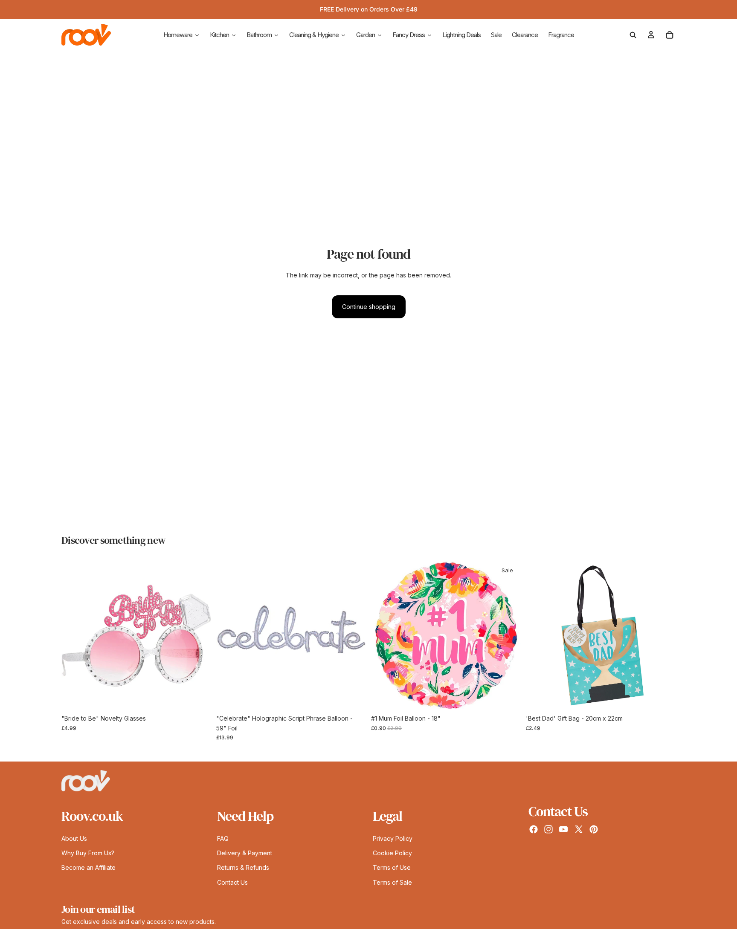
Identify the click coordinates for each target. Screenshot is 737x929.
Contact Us (232, 882)
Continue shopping (368, 306)
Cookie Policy (392, 853)
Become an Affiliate (88, 867)
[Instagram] (548, 829)
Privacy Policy (392, 838)
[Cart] (669, 35)
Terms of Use (392, 867)
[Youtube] (563, 829)
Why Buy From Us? (87, 853)
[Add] (198, 697)
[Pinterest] (594, 829)
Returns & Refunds (243, 867)
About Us (74, 838)
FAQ (223, 838)
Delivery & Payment (244, 853)
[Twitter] (579, 829)
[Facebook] (533, 829)
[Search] (633, 35)
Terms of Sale (392, 882)
